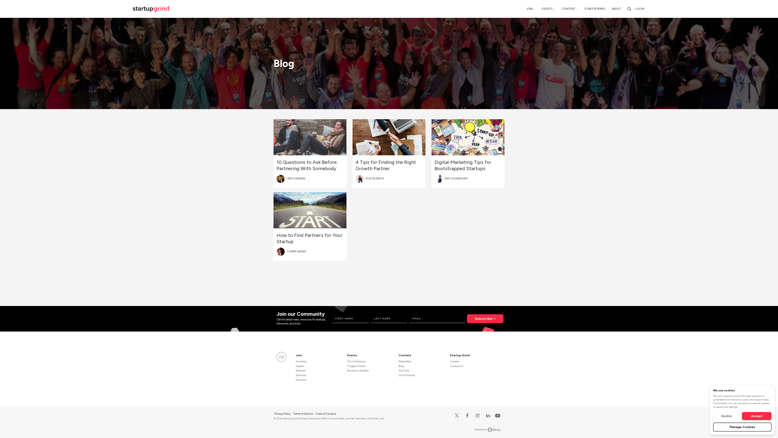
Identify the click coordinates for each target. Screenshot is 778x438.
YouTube (404, 370)
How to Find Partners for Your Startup (309, 238)
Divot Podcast (407, 375)
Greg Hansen (296, 178)
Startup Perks (595, 9)
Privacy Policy (283, 413)
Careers (454, 361)
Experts (300, 366)
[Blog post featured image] (310, 137)
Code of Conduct (325, 413)
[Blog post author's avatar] (281, 179)
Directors (301, 379)
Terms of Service (303, 413)
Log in (639, 9)
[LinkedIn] (488, 415)
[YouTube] (496, 415)
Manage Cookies (742, 427)
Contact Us (456, 366)
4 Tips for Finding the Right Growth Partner (386, 165)
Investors (301, 361)
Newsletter (405, 361)
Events (547, 9)
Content (568, 9)
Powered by (480, 429)
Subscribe (483, 319)
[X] (457, 415)
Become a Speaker (358, 370)
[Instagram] (477, 415)
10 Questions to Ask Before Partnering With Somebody (307, 165)
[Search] (629, 8)
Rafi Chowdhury (456, 178)
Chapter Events (356, 366)
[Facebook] (467, 415)
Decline (726, 416)
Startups (301, 370)
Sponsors (301, 375)
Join (529, 9)
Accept (756, 416)
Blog (401, 366)
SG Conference (356, 361)
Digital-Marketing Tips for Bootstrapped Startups (463, 165)
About (616, 9)
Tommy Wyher (296, 251)
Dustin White (375, 178)
